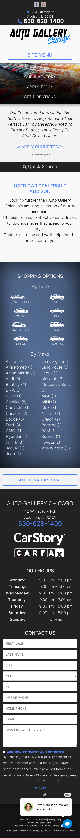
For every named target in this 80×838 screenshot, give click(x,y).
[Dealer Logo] (40, 36)
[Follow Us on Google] (43, 5)
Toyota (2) (51, 442)
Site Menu (40, 55)
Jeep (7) (13, 454)
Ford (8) (13, 425)
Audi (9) (13, 378)
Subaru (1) (51, 436)
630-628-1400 (44, 21)
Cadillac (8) (16, 402)
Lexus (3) (50, 373)
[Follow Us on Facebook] (36, 5)
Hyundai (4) (16, 436)
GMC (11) (14, 430)
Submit (40, 788)
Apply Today (40, 87)
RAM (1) (49, 430)
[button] (40, 167)
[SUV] (57, 299)
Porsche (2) (52, 425)
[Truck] (57, 313)
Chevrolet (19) (19, 407)
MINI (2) (49, 402)
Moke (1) (49, 407)
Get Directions (40, 97)
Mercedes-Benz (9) (56, 387)
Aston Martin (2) (21, 373)
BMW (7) (14, 390)
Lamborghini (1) (56, 361)
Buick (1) (14, 396)
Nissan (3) (51, 413)
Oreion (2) (51, 419)
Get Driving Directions (41, 480)
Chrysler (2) (16, 413)
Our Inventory (40, 77)
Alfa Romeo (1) (19, 367)
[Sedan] (21, 341)
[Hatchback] (21, 327)
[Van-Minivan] (57, 327)
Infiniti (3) (14, 442)
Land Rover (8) (55, 367)
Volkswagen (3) (56, 448)
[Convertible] (21, 299)
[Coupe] (21, 313)
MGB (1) (49, 396)
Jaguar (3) (15, 448)
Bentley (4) (16, 384)
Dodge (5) (15, 419)
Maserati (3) (53, 378)
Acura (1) (14, 361)
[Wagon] (57, 341)
